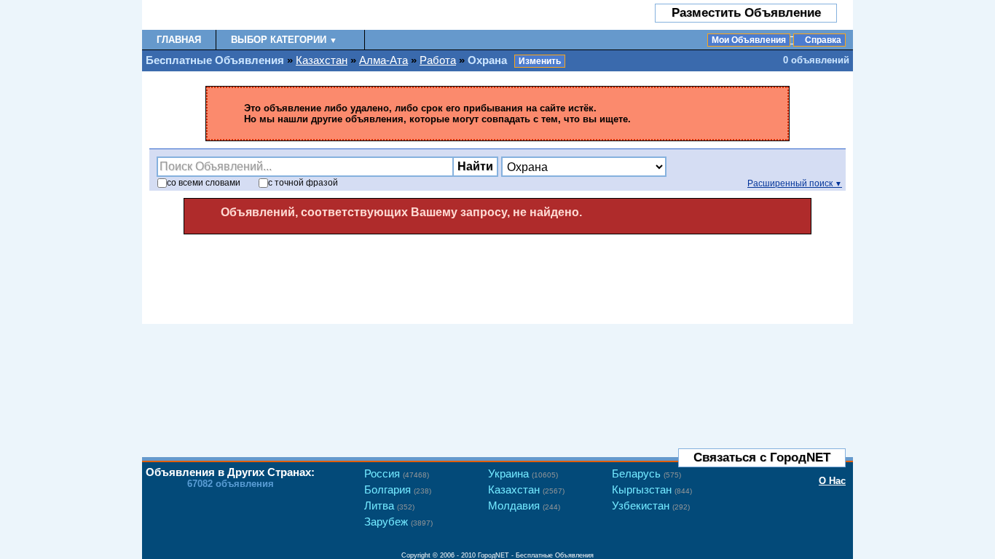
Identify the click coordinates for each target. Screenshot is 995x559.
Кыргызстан (652, 489)
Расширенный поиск (794, 183)
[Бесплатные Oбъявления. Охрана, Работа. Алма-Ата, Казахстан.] (227, 15)
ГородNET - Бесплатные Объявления (536, 555)
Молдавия (524, 505)
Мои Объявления (749, 40)
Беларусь (646, 473)
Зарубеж (398, 521)
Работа (438, 60)
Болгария (397, 489)
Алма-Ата (383, 60)
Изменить (540, 61)
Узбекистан (651, 505)
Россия (396, 473)
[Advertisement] (497, 274)
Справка (823, 40)
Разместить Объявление (746, 13)
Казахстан (321, 60)
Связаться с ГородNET (761, 457)
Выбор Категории (284, 39)
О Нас (832, 480)
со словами (203, 183)
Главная (179, 39)
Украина (523, 473)
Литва (389, 505)
